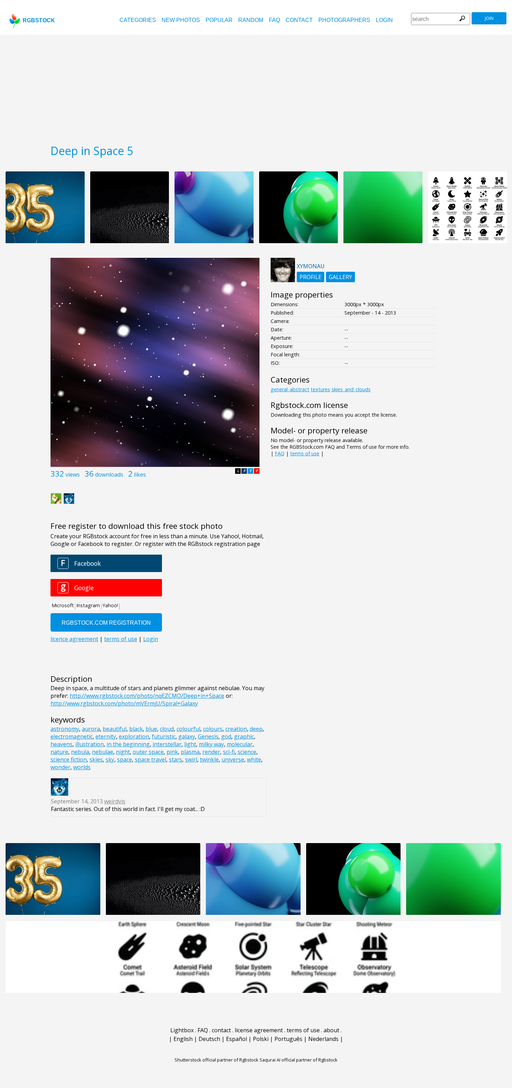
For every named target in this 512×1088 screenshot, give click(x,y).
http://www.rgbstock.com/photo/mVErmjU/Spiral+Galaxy (124, 703)
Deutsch (209, 1039)
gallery (340, 277)
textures (320, 389)
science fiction (69, 759)
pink (172, 752)
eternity (105, 736)
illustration (89, 744)
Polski (261, 1039)
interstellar (167, 744)
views (72, 474)
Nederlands (323, 1039)
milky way (211, 744)
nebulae (102, 752)
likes (140, 474)
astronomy (65, 729)
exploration (134, 736)
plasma (190, 752)
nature (59, 752)
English (183, 1039)
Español (236, 1039)
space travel (150, 759)
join (489, 18)
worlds (82, 767)
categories (137, 20)
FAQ (274, 20)
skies (96, 759)
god (226, 736)
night (123, 752)
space (124, 759)
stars (175, 759)
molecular (240, 744)
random (250, 20)
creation (236, 729)
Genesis (208, 736)
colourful (188, 729)
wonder (60, 767)
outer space (148, 752)
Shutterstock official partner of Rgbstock (216, 1060)
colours (213, 729)
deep (256, 729)
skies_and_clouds (351, 389)
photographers (344, 20)
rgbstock (39, 20)
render (211, 752)
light (190, 744)
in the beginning (128, 744)
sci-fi (229, 752)
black (136, 729)
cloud (167, 729)
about (331, 1030)
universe (233, 759)
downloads (109, 474)
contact (299, 20)
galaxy (186, 736)
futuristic (164, 736)
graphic (244, 736)
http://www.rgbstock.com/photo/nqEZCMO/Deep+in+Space (147, 696)
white (254, 759)
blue (151, 729)
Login (384, 20)
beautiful (114, 729)
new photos (181, 20)
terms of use (304, 453)
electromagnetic (72, 736)
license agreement (259, 1030)
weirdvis (114, 801)
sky (110, 759)
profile (310, 277)
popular (219, 20)
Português (288, 1039)
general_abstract (290, 389)
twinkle (209, 759)
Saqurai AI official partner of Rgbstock (298, 1060)
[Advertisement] (256, 87)
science (247, 752)
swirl (191, 759)
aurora (91, 729)
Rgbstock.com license (309, 405)
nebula (80, 752)
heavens (61, 744)
